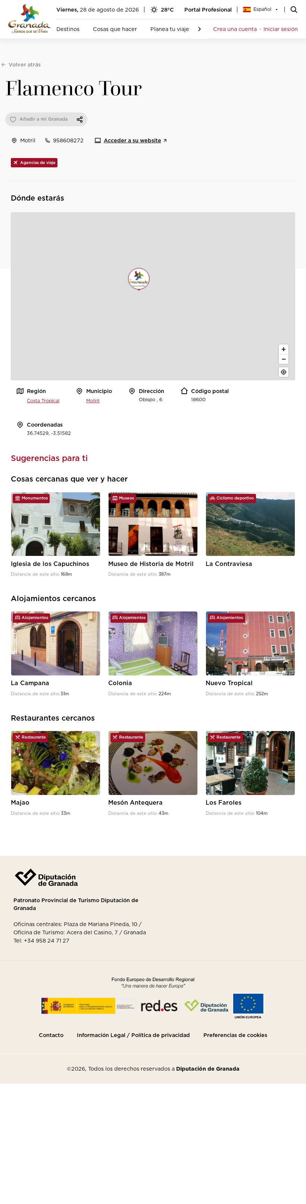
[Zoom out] (283, 359)
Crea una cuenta (235, 29)
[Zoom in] (283, 349)
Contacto (51, 1035)
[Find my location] (283, 372)
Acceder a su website (132, 140)
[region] (153, 296)
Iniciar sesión (280, 29)
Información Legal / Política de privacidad (133, 1035)
